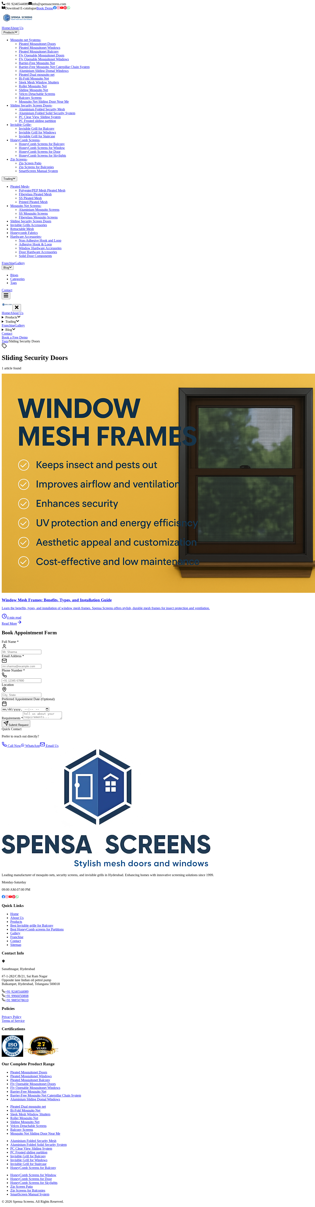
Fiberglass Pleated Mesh (35, 194)
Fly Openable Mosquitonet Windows (44, 59)
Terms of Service (13, 1021)
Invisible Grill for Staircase (37, 136)
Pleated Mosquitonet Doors (37, 44)
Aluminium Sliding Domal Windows (44, 71)
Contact (7, 290)
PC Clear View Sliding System (40, 117)
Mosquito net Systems (25, 40)
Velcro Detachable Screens (37, 94)
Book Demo (44, 8)
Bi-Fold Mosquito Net (34, 78)
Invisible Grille (21, 124)
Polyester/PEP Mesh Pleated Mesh (42, 190)
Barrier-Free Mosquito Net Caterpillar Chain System (54, 67)
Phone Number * (13, 670)
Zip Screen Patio (30, 163)
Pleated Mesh (20, 186)
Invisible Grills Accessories (28, 225)
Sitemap (15, 945)
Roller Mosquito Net (33, 86)
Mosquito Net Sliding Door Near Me (44, 101)
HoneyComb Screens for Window (42, 148)
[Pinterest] (65, 8)
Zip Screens (18, 159)
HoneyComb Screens (25, 140)
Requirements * (12, 718)
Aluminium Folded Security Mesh (42, 109)
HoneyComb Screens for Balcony (42, 144)
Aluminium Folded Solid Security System (47, 113)
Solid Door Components (35, 256)
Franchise (8, 263)
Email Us (51, 746)
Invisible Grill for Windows (37, 132)
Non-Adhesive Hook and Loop (40, 240)
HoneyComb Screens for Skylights (42, 155)
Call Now (14, 746)
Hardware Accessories (26, 236)
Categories (17, 279)
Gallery (20, 263)
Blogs (14, 275)
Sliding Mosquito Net (33, 90)
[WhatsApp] (68, 8)
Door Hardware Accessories (38, 252)
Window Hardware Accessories (40, 248)
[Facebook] (55, 8)
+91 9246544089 (16, 991)
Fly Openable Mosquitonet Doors (41, 55)
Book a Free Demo (15, 337)
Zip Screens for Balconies (36, 167)
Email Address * (13, 656)
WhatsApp (32, 746)
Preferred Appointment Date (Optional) (28, 699)
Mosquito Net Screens (25, 206)
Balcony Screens (30, 98)
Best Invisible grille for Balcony (31, 925)
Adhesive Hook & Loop (35, 244)
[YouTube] (61, 8)
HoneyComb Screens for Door (39, 151)
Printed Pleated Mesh (33, 202)
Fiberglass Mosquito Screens (38, 217)
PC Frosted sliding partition (37, 121)
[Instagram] (58, 8)
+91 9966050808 (16, 996)
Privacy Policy (11, 1017)
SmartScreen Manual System (38, 171)
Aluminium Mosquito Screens (39, 209)
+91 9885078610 (16, 1000)
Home (6, 28)
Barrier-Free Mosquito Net (37, 63)
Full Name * (10, 642)
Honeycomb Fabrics (24, 233)
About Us (16, 28)
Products (9, 32)
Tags (13, 283)
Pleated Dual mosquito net (36, 74)
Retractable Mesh (22, 229)
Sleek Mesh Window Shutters (39, 82)
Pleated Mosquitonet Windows (39, 47)
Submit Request (18, 725)
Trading (8, 179)
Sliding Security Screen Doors (31, 105)
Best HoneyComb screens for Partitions (37, 929)
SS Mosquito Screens (33, 213)
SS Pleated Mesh (30, 198)
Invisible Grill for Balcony (36, 128)
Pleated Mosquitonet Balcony (39, 51)
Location (8, 685)
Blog (6, 267)
